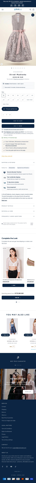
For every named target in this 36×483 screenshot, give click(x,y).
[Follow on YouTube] (11, 466)
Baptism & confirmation (23, 167)
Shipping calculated (18, 79)
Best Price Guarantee (11, 145)
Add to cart (18, 121)
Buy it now (18, 126)
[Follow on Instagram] (7, 466)
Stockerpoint (18, 71)
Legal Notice (5, 437)
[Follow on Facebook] (2, 466)
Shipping (4, 409)
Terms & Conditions (7, 428)
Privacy (3, 434)
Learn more (32, 223)
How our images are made (8, 420)
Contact (4, 406)
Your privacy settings (7, 440)
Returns (4, 412)
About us (4, 415)
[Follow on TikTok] (15, 466)
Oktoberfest (12, 167)
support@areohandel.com (19, 448)
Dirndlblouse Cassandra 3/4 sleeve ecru (12, 279)
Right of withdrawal (7, 431)
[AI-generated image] (2, 64)
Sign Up (28, 391)
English (17, 471)
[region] (18, 359)
